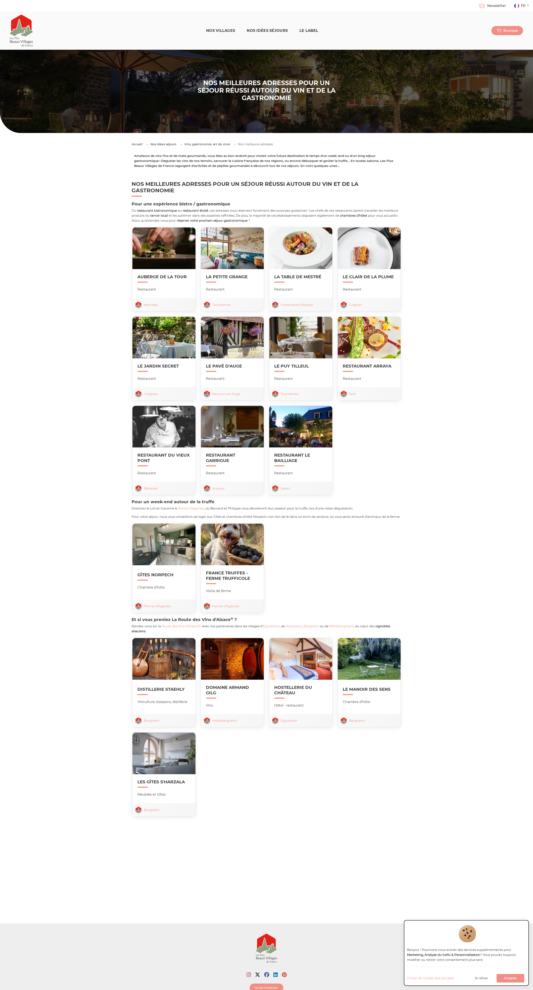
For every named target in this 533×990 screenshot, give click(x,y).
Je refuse (481, 978)
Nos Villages (220, 30)
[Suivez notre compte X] (257, 974)
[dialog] (466, 953)
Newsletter (496, 6)
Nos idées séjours (267, 30)
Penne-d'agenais (191, 508)
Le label (308, 30)
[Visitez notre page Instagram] (249, 974)
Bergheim (311, 626)
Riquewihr (294, 626)
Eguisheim (271, 626)
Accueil (137, 144)
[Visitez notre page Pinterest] (284, 974)
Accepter (510, 978)
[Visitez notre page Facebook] (266, 974)
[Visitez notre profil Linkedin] (275, 974)
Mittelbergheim (341, 626)
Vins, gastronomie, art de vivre (207, 144)
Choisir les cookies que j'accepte (430, 978)
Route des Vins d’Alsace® (181, 626)
